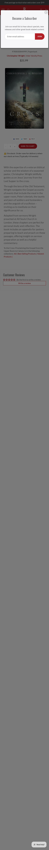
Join (39, 36)
